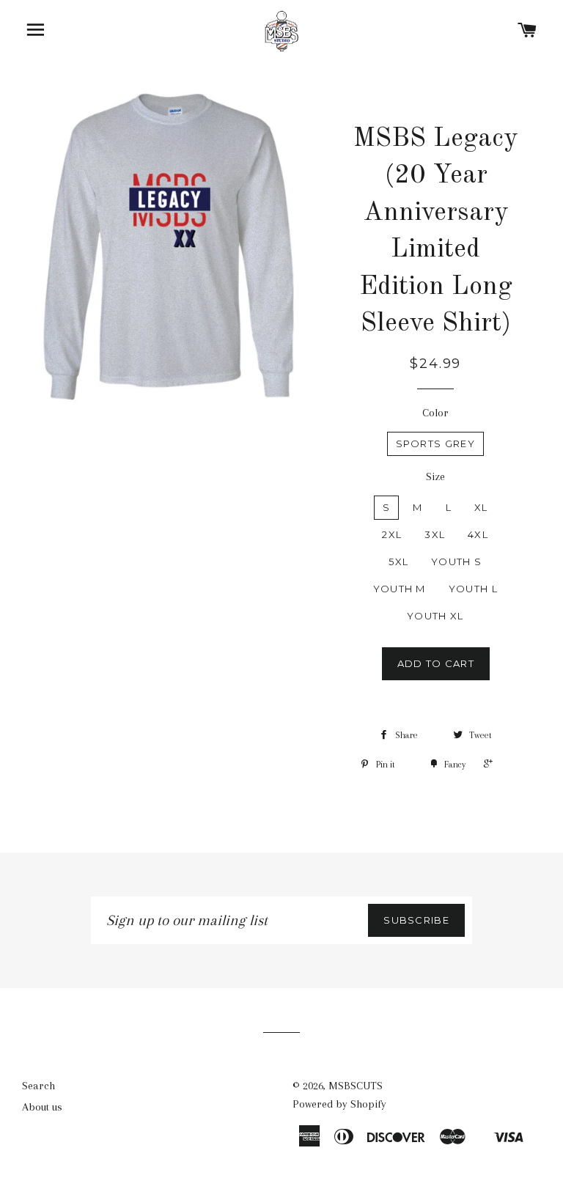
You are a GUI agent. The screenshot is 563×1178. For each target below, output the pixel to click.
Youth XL (435, 616)
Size (435, 476)
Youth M (399, 588)
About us (42, 1106)
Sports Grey (435, 443)
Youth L (473, 588)
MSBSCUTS (355, 1085)
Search (38, 1085)
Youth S (456, 561)
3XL (434, 534)
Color (435, 412)
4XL (478, 534)
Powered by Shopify (339, 1104)
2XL (392, 534)
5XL (398, 561)
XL (481, 507)
